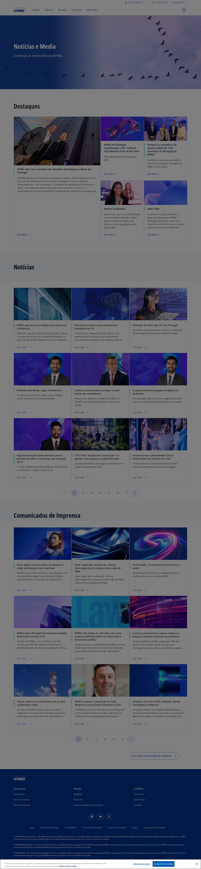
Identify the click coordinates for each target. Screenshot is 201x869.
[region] (100, 864)
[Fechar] (197, 864)
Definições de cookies (141, 864)
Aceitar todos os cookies (163, 864)
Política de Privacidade (68, 866)
